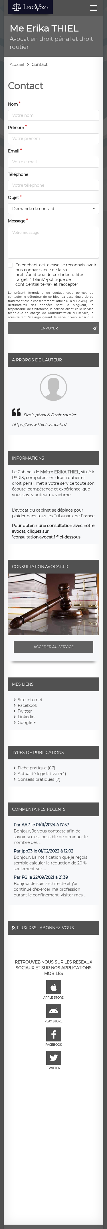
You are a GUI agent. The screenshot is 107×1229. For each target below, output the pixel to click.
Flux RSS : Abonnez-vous (45, 927)
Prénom (16, 127)
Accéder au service (54, 647)
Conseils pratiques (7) (39, 779)
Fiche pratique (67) (36, 768)
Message (16, 221)
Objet (13, 197)
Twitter (25, 711)
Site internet (30, 699)
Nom (13, 104)
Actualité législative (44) (42, 773)
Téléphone (18, 174)
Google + (27, 722)
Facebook (27, 705)
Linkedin (26, 716)
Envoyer (49, 328)
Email (13, 151)
